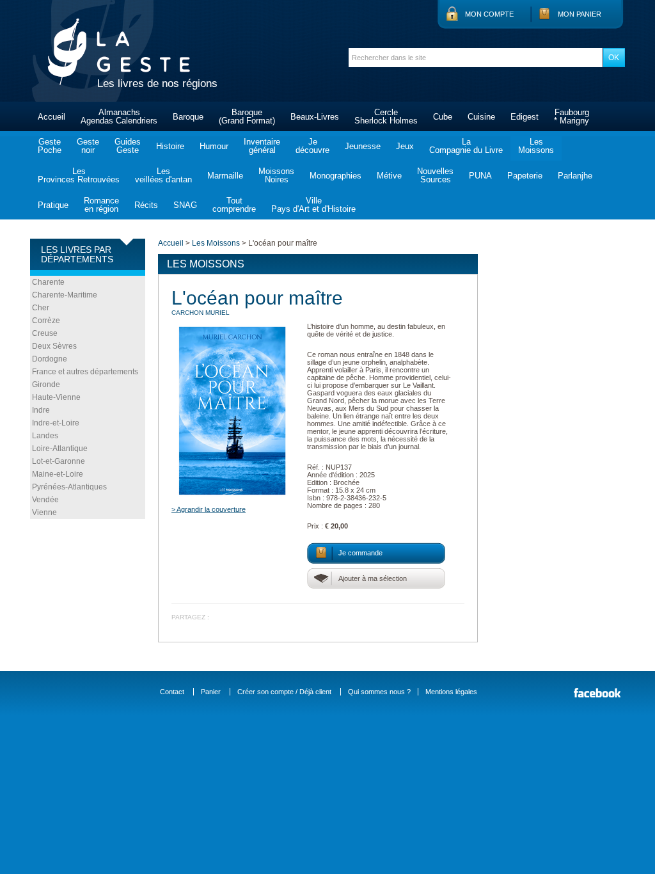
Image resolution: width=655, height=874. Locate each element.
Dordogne (49, 358)
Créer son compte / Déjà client (284, 691)
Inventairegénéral (262, 146)
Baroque (188, 117)
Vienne (44, 512)
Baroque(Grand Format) (247, 116)
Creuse (45, 333)
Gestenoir (88, 146)
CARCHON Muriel (200, 312)
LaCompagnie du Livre (466, 146)
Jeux (405, 146)
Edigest (524, 117)
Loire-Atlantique (60, 448)
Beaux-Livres (314, 117)
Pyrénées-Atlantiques (69, 486)
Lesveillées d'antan (163, 175)
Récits (146, 205)
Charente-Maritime (64, 294)
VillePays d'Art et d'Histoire (313, 205)
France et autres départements (85, 371)
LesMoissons (536, 146)
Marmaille (225, 175)
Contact (172, 691)
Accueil (51, 117)
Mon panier (579, 14)
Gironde (46, 384)
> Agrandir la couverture (208, 509)
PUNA (480, 175)
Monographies (335, 175)
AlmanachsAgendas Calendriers (119, 116)
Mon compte (489, 14)
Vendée (45, 499)
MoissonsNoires (276, 175)
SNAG (185, 205)
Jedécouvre (312, 146)
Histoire (170, 146)
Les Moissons (216, 243)
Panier (211, 691)
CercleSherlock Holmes (386, 116)
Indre (41, 410)
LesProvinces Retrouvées (79, 175)
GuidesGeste (127, 146)
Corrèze (46, 320)
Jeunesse (363, 146)
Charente (48, 282)
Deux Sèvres (54, 346)
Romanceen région (101, 205)
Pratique (53, 205)
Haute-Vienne (56, 397)
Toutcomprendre (234, 205)
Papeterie (524, 175)
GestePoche (49, 146)
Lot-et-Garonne (58, 461)
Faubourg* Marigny (571, 116)
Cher (40, 307)
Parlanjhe (575, 175)
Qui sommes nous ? (379, 691)
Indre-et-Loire (55, 422)
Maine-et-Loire (57, 474)
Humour (214, 146)
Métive (389, 175)
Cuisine (481, 117)
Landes (45, 435)
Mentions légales (451, 691)
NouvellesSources (435, 175)
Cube (442, 117)
